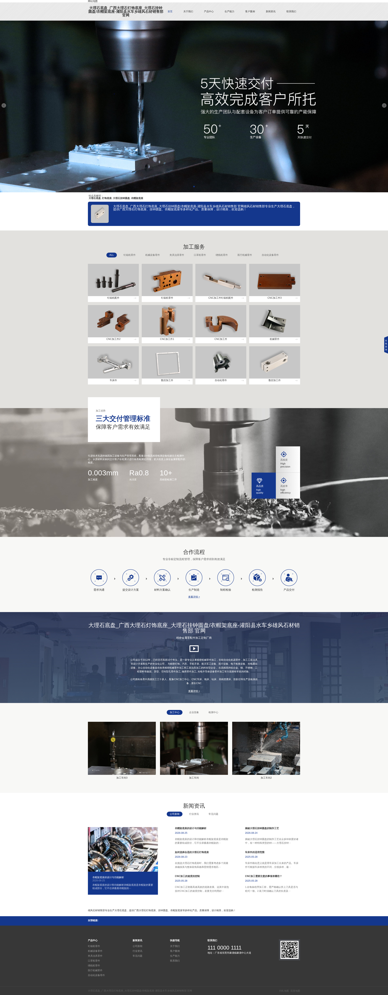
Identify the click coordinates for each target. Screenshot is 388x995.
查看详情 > (194, 597)
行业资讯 (194, 814)
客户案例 (250, 11)
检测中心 (213, 712)
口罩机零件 (200, 255)
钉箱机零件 (130, 255)
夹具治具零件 (177, 255)
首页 (170, 11)
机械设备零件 (152, 255)
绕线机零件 (222, 255)
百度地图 (295, 991)
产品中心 (209, 11)
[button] (194, 186)
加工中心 (174, 712)
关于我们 (188, 11)
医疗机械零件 (244, 255)
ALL (111, 255)
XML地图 (284, 991)
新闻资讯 (271, 11)
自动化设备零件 (270, 255)
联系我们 (291, 11)
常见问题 (213, 814)
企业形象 (194, 712)
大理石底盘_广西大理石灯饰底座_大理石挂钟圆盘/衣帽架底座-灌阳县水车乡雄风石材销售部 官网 (125, 11)
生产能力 (229, 11)
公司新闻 (174, 814)
